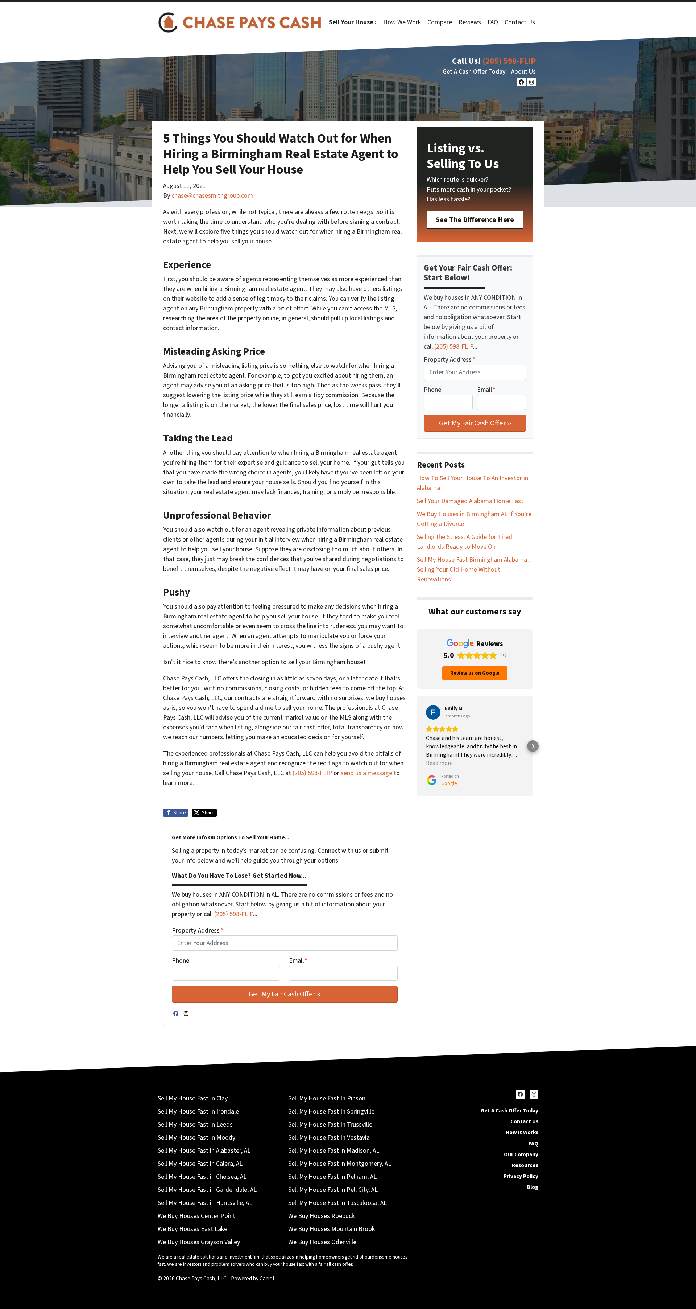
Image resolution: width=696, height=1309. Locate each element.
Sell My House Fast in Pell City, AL (333, 1189)
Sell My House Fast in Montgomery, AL (339, 1163)
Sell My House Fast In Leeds (195, 1124)
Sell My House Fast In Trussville (330, 1124)
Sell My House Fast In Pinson (326, 1098)
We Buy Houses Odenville (322, 1242)
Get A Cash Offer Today (474, 71)
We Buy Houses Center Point (196, 1216)
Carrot (267, 1279)
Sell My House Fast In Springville (331, 1111)
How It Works (522, 1132)
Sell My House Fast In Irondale (198, 1111)
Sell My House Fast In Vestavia (329, 1137)
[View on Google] (433, 712)
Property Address (197, 930)
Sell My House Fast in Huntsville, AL (205, 1202)
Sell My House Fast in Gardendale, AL (207, 1189)
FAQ (493, 22)
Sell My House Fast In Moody (196, 1137)
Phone (180, 960)
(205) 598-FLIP (509, 61)
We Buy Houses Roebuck (321, 1216)
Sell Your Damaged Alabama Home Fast (470, 501)
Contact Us (520, 22)
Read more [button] (439, 763)
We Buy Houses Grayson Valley (199, 1242)
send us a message (366, 773)
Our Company (521, 1154)
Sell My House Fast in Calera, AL (200, 1163)
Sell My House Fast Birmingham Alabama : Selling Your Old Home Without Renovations (473, 569)
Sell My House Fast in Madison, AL (333, 1150)
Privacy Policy (521, 1176)
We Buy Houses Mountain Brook (331, 1229)
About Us (523, 71)
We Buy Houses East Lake (192, 1229)
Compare (439, 22)
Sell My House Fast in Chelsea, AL (202, 1176)
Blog (532, 1187)
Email (298, 960)
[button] (417, 746)
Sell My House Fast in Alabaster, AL (204, 1150)
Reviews (470, 22)
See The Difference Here (475, 219)
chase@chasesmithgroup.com (212, 195)
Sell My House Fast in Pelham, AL (332, 1176)
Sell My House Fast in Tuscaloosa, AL (337, 1202)
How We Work (402, 22)
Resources (525, 1165)
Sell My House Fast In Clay (193, 1098)
